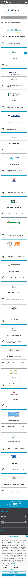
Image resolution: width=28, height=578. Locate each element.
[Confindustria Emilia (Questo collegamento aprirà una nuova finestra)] (14, 504)
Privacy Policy (14, 563)
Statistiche (5, 567)
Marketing (16, 567)
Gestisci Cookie (14, 569)
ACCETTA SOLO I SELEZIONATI (14, 572)
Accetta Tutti (14, 575)
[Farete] (6, 1)
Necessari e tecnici (6, 565)
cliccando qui (4, 548)
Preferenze (16, 565)
